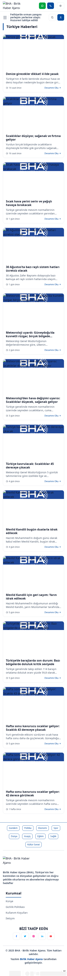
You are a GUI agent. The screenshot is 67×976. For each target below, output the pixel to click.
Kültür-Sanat (33, 844)
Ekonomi (42, 828)
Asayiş (27, 836)
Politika (27, 828)
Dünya (14, 836)
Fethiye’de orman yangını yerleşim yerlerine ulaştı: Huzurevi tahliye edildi (25, 17)
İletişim (10, 918)
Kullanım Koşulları (17, 912)
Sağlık (53, 836)
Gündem (13, 828)
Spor (56, 828)
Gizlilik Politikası (15, 907)
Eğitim (40, 836)
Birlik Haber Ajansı (32, 959)
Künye (9, 901)
